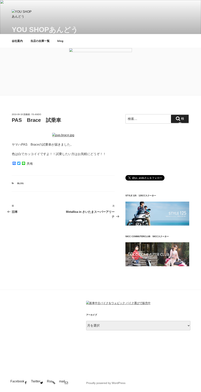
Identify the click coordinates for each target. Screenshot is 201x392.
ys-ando (36, 114)
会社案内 (17, 40)
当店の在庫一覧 (40, 40)
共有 (30, 163)
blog (60, 40)
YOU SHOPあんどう (45, 30)
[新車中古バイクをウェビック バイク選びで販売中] (118, 303)
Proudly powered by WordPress (105, 383)
